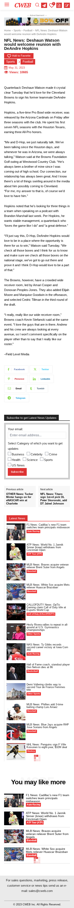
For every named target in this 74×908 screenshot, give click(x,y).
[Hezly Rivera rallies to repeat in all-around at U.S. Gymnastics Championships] (16, 631)
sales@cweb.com (41, 891)
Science (32, 460)
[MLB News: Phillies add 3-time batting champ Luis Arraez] (16, 711)
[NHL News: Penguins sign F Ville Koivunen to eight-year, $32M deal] (16, 751)
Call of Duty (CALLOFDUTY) (40, 614)
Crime (53, 454)
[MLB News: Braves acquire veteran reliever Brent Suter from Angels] (16, 571)
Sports (17, 30)
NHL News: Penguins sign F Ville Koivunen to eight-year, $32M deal (47, 746)
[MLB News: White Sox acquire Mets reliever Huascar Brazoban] (16, 591)
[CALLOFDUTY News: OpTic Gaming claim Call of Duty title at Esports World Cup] (16, 611)
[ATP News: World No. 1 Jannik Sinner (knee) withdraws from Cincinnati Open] (16, 551)
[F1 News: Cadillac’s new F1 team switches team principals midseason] (16, 531)
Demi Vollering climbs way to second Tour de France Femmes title (46, 687)
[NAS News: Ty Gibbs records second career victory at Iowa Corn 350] (16, 651)
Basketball (32, 671)
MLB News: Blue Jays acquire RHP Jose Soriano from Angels (48, 726)
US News (18, 465)
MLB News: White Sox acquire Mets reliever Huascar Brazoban (48, 586)
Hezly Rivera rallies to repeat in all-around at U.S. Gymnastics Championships (47, 627)
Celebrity (37, 454)
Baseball (31, 571)
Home (7, 30)
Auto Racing (33, 531)
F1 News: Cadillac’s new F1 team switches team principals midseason (48, 526)
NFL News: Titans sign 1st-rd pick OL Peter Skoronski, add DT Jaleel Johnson (53, 498)
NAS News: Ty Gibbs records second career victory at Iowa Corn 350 (47, 647)
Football (27, 30)
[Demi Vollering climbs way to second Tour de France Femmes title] (16, 691)
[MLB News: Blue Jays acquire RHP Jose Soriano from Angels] (16, 731)
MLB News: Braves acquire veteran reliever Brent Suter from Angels (48, 566)
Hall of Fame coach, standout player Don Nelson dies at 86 (48, 666)
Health (16, 460)
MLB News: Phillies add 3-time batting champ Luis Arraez (45, 706)
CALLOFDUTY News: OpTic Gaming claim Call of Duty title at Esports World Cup (46, 607)
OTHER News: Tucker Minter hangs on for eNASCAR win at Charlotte (19, 498)
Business (18, 454)
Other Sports (33, 634)
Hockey (31, 751)
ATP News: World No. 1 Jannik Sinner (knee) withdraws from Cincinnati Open (45, 547)
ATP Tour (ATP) (34, 554)
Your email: (15, 429)
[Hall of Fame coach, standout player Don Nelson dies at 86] (16, 671)
